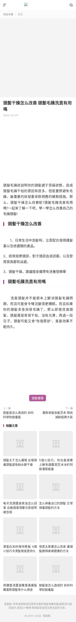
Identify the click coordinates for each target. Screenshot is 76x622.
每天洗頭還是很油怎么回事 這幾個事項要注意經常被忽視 (20, 507)
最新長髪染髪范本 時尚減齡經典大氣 (57, 415)
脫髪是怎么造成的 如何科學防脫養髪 (18, 415)
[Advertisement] (38, 56)
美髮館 (38, 5)
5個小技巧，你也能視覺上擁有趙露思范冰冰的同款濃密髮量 (56, 464)
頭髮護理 (37, 398)
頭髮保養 (8, 14)
